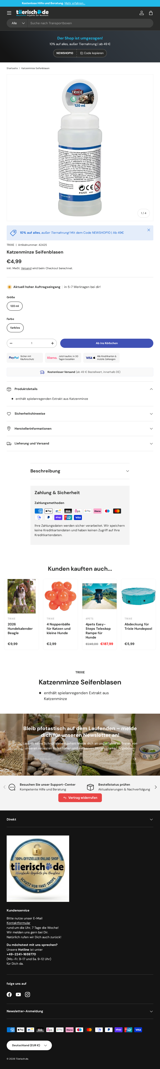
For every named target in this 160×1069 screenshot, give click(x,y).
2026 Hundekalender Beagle (20, 628)
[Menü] (9, 13)
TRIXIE (10, 245)
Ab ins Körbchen (107, 343)
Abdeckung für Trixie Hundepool (138, 626)
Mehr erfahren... (101, 3)
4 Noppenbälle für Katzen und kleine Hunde (58, 628)
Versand (26, 268)
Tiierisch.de (22, 1058)
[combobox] (80, 23)
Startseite (12, 68)
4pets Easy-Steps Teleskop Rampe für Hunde (98, 630)
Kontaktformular (18, 923)
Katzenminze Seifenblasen (35, 68)
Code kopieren (94, 53)
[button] (150, 13)
